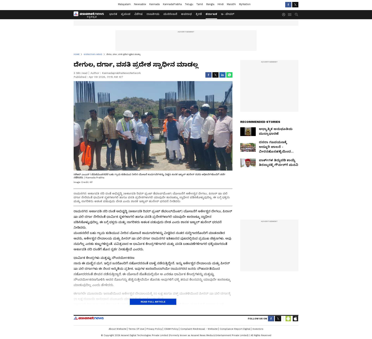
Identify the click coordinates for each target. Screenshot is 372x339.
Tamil (199, 4)
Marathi (231, 4)
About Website (117, 329)
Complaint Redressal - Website (199, 329)
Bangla (210, 4)
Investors (257, 329)
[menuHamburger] (290, 14)
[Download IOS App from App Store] (295, 318)
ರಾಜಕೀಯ (152, 14)
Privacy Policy (154, 329)
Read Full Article (153, 301)
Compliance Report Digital (235, 329)
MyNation (245, 4)
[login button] (284, 14)
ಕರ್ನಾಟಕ (211, 14)
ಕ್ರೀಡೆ (199, 14)
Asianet (89, 318)
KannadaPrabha (172, 4)
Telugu (189, 4)
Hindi (220, 4)
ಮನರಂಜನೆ (170, 14)
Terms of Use (136, 329)
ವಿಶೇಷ (138, 14)
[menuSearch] (296, 14)
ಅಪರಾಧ (186, 14)
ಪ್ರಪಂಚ (125, 14)
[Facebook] (288, 4)
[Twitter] (295, 4)
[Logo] (90, 14)
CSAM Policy (171, 329)
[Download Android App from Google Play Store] (288, 318)
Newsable (140, 4)
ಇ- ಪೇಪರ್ (227, 14)
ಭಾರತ (113, 14)
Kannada (154, 4)
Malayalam (124, 4)
